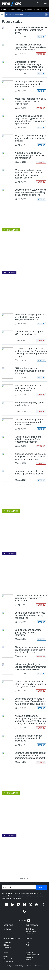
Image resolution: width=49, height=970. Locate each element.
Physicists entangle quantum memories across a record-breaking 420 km (29, 422)
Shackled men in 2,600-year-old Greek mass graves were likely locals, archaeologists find (30, 192)
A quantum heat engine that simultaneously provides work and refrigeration (29, 155)
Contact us (7, 929)
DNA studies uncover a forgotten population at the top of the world (30, 371)
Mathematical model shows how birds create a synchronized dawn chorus (31, 598)
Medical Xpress (31, 931)
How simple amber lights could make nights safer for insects (30, 472)
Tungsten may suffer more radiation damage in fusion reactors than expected (28, 439)
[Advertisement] (24, 215)
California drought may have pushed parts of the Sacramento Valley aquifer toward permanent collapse (31, 352)
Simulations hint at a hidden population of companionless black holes (29, 738)
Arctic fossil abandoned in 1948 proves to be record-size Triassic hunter (30, 101)
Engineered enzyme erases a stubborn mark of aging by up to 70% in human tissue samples (30, 701)
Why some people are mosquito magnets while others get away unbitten (30, 138)
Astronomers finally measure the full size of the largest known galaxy (31, 30)
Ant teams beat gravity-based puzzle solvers (29, 403)
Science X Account (32, 955)
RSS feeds (7, 947)
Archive (28, 960)
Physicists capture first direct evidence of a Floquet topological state (29, 388)
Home (3, 10)
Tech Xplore (30, 929)
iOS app (6, 945)
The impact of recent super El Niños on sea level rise (29, 332)
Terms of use (8, 958)
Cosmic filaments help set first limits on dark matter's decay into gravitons (30, 615)
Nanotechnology (15, 10)
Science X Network (36, 966)
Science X (29, 934)
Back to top (22, 920)
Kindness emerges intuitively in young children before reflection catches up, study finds (30, 456)
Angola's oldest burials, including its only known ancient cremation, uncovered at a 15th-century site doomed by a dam (30, 720)
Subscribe (41, 887)
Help (27, 943)
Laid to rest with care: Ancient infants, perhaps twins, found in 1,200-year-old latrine (30, 684)
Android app (8, 943)
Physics (28, 10)
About (6, 956)
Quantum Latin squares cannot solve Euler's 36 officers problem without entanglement (30, 755)
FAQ (27, 945)
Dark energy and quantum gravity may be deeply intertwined (28, 632)
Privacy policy (8, 961)
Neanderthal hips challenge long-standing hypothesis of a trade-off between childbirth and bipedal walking (30, 120)
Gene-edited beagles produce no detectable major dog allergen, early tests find (29, 317)
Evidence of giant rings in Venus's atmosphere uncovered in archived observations (30, 667)
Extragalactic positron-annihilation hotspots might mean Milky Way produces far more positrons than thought (29, 66)
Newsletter (29, 957)
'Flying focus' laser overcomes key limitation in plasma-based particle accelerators (30, 650)
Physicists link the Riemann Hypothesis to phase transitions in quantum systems (30, 47)
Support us (29, 952)
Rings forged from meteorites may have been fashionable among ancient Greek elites (29, 84)
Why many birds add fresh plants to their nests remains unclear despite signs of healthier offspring (29, 174)
